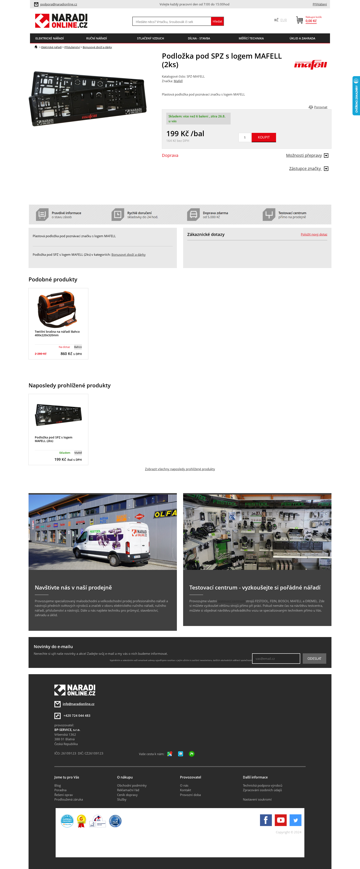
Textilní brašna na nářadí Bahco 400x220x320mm (57, 333)
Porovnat (320, 107)
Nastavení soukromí (257, 799)
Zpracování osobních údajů (262, 790)
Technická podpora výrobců (262, 785)
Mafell (178, 81)
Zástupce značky (305, 168)
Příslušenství (72, 47)
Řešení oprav (63, 795)
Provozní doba (190, 795)
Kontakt (185, 790)
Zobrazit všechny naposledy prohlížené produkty (180, 469)
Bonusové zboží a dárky (97, 47)
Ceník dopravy (127, 795)
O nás (184, 785)
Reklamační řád (128, 790)
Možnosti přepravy (304, 155)
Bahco (78, 347)
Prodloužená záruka (68, 799)
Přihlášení (320, 4)
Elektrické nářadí (51, 47)
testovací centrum (231, 601)
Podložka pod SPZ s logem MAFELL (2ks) (53, 439)
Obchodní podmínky (132, 785)
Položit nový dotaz (314, 234)
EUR (283, 20)
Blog (57, 785)
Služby (121, 799)
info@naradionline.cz (78, 704)
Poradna (60, 790)
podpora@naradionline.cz (58, 4)
